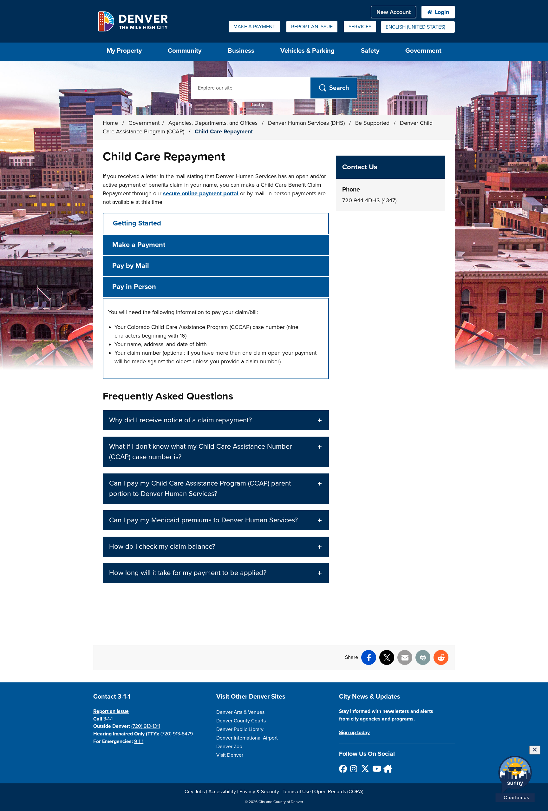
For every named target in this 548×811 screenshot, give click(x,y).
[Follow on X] (365, 768)
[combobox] (418, 27)
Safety (370, 51)
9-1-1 (138, 741)
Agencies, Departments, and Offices (213, 122)
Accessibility (222, 791)
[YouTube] (376, 768)
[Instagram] (353, 768)
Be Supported (373, 122)
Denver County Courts (241, 721)
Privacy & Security (259, 791)
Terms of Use (297, 791)
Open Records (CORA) (338, 791)
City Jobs (195, 791)
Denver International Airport (247, 738)
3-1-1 (108, 719)
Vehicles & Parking (307, 51)
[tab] (216, 223)
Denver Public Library (240, 729)
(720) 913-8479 (176, 734)
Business (241, 51)
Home (110, 122)
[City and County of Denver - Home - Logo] (132, 21)
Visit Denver (229, 755)
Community (184, 51)
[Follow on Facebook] (342, 768)
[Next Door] (387, 768)
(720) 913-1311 (145, 726)
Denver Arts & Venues (240, 712)
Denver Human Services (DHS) (307, 122)
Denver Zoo (229, 746)
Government (423, 51)
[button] (216, 420)
